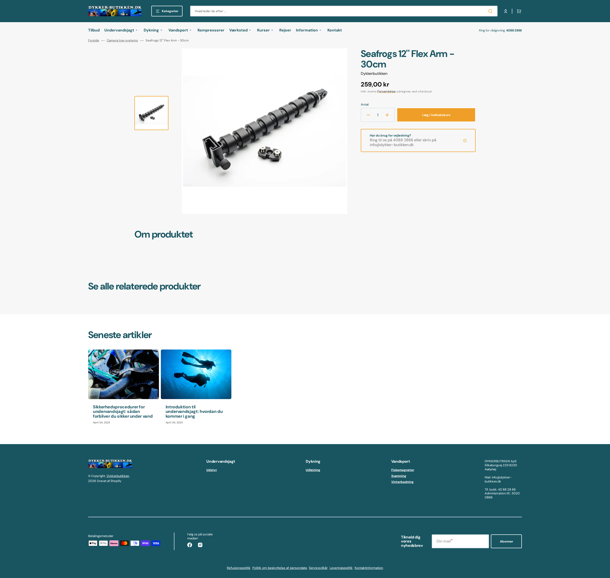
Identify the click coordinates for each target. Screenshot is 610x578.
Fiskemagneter (402, 470)
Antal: (365, 104)
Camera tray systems (122, 40)
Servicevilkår (318, 568)
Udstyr (211, 470)
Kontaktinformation (369, 568)
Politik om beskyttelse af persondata (279, 568)
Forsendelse (386, 91)
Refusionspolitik (238, 568)
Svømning (398, 476)
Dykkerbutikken (118, 476)
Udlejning (313, 470)
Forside (93, 40)
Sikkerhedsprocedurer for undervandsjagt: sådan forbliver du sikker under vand (122, 411)
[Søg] (491, 11)
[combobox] (344, 11)
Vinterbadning (402, 482)
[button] (505, 11)
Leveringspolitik (341, 568)
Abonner (506, 541)
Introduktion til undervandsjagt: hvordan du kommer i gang (194, 411)
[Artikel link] (123, 389)
